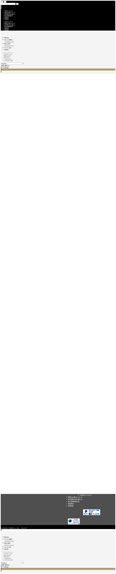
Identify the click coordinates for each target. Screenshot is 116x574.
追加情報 (7, 347)
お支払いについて (8, 11)
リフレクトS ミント (40, 452)
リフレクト (34, 329)
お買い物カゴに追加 (6, 210)
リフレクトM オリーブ (70, 469)
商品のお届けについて (9, 12)
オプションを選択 (27, 444)
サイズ (3, 206)
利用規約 (6, 19)
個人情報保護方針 (8, 15)
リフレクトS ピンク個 (8, 208)
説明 (5, 345)
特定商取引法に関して (9, 14)
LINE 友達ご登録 (8, 60)
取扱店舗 (6, 49)
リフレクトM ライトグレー (89, 488)
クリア (22, 206)
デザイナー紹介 (7, 47)
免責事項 (6, 17)
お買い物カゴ (5, 65)
